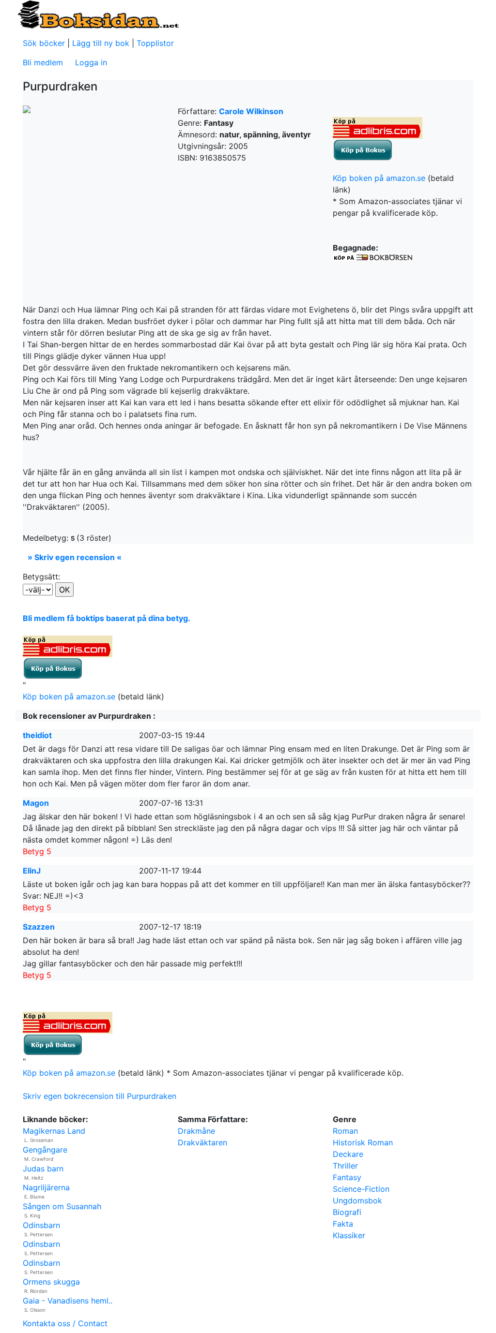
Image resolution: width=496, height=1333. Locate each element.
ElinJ (32, 870)
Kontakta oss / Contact (65, 1323)
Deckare (348, 1154)
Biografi (347, 1212)
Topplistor (155, 43)
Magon (36, 803)
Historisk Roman (363, 1142)
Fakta (343, 1224)
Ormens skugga (51, 1282)
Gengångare (45, 1150)
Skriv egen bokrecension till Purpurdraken (99, 1096)
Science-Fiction (361, 1189)
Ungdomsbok (357, 1200)
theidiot (37, 735)
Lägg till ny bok (100, 43)
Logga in (91, 62)
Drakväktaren (202, 1142)
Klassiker (349, 1235)
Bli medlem (43, 62)
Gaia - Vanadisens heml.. (67, 1300)
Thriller (345, 1165)
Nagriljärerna (46, 1187)
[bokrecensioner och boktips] (98, 14)
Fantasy (347, 1177)
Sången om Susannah (62, 1206)
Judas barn (43, 1168)
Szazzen (39, 927)
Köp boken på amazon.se (379, 178)
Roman (345, 1131)
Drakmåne (196, 1131)
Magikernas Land (54, 1131)
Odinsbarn (41, 1225)
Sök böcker (44, 43)
